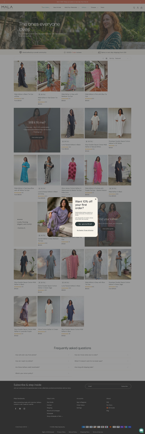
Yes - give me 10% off (85, 224)
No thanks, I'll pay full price (85, 230)
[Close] (96, 199)
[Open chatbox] (141, 430)
